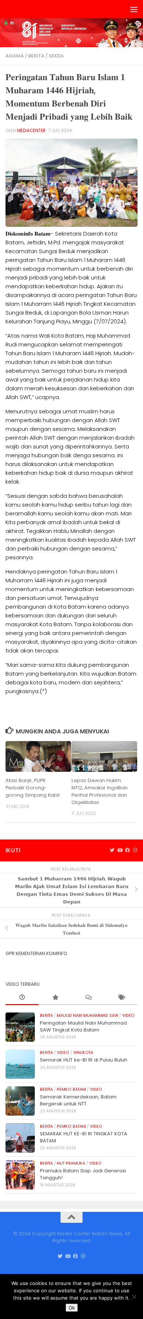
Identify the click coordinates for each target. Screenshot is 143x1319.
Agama (15, 56)
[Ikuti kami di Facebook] (127, 850)
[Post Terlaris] (55, 998)
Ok (72, 1308)
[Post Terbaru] (22, 998)
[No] (134, 1296)
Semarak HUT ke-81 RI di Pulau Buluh (83, 1059)
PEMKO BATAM (71, 1089)
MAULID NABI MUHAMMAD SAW (87, 1015)
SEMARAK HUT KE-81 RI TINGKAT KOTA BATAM (83, 1137)
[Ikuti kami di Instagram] (135, 850)
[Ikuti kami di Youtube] (119, 850)
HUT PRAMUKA (71, 1163)
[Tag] (121, 998)
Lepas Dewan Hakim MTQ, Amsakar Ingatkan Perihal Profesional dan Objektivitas (100, 791)
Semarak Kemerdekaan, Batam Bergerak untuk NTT (78, 1100)
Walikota (83, 1052)
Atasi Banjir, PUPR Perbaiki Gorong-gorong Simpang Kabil (32, 787)
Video (128, 1015)
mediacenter (31, 131)
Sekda (56, 56)
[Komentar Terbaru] (88, 998)
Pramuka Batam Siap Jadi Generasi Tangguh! (83, 1174)
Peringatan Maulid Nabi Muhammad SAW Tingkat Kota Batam (83, 1026)
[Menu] (134, 9)
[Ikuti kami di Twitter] (112, 850)
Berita (36, 56)
